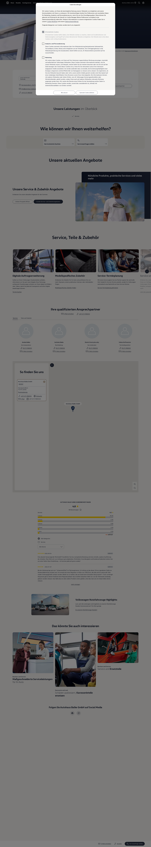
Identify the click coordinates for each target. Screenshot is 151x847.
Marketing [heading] (48, 57)
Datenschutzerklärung (71, 21)
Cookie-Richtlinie (52, 21)
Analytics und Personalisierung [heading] (55, 44)
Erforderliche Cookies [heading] (52, 32)
